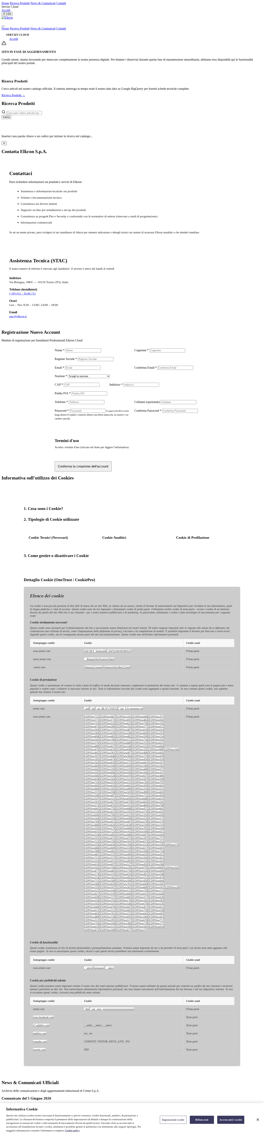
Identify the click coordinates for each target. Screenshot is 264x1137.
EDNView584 (91, 733)
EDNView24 (172, 887)
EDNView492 (124, 877)
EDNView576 (91, 742)
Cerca (6, 117)
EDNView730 (140, 723)
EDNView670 (124, 801)
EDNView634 (91, 779)
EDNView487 (124, 729)
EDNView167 (156, 772)
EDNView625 (124, 815)
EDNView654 (107, 785)
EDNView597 (91, 756)
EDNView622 (156, 742)
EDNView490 (124, 854)
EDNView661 (140, 762)
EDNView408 (140, 752)
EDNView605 (124, 785)
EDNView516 (140, 861)
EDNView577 (140, 726)
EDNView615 (156, 798)
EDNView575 (124, 762)
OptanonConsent (93, 667)
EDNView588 (91, 851)
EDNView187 (140, 838)
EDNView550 (91, 900)
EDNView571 (91, 719)
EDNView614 (156, 729)
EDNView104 (107, 890)
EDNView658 (107, 844)
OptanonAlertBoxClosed (117, 667)
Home (5, 3)
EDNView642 (91, 769)
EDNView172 (156, 890)
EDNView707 (156, 782)
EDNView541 (107, 903)
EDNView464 (140, 719)
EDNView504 (140, 831)
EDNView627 (107, 801)
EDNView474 (156, 877)
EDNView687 (107, 716)
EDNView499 (124, 788)
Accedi (6, 10)
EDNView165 (124, 831)
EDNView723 (107, 831)
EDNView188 (107, 929)
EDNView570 (156, 821)
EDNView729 (140, 890)
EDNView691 (124, 719)
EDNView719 (140, 756)
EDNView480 (91, 916)
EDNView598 (107, 792)
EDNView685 (124, 910)
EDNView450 (140, 864)
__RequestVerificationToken (99, 659)
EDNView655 (107, 821)
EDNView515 (107, 926)
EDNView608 (140, 798)
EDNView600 (91, 815)
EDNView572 (124, 739)
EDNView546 (124, 903)
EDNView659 (107, 762)
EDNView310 (107, 900)
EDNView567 (107, 887)
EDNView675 (138, 867)
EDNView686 (124, 834)
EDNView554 (91, 877)
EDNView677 (124, 929)
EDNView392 (91, 903)
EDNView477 (91, 870)
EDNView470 (124, 775)
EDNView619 (91, 926)
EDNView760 (124, 844)
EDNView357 (156, 716)
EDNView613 (91, 910)
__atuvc (110, 967)
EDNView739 (140, 910)
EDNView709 (91, 821)
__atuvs (88, 967)
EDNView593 (156, 733)
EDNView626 (107, 824)
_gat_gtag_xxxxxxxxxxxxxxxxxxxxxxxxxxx (112, 1009)
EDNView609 (156, 870)
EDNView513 (124, 890)
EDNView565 (124, 887)
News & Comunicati (42, 3)
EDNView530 (140, 824)
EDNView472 (107, 838)
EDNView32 (139, 749)
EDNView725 (91, 716)
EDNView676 (91, 749)
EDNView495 (107, 834)
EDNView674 (107, 759)
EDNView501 (124, 841)
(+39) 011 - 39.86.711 (22, 293)
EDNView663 (156, 792)
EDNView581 (140, 926)
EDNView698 (124, 749)
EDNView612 (156, 906)
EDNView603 (156, 752)
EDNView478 (156, 756)
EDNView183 (124, 851)
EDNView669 (107, 847)
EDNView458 (140, 880)
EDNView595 (156, 739)
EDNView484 (91, 847)
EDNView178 (140, 923)
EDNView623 (124, 723)
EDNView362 (107, 877)
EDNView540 (91, 795)
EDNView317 (140, 897)
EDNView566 (140, 857)
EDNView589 (107, 880)
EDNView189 (124, 926)
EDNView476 (107, 906)
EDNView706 (107, 815)
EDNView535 (107, 854)
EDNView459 (156, 795)
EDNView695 (124, 916)
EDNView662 (156, 808)
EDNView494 (91, 736)
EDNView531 (124, 782)
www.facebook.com (43, 1017)
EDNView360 (124, 756)
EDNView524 (140, 870)
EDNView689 (140, 887)
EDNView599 (140, 736)
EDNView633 (107, 749)
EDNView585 (156, 884)
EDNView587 (140, 779)
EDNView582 (156, 765)
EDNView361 (107, 752)
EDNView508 (155, 749)
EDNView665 (156, 785)
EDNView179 (107, 828)
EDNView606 (91, 788)
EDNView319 (124, 769)
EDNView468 (91, 824)
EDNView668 (140, 716)
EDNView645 (140, 913)
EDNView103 (107, 874)
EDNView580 (156, 864)
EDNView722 (91, 841)
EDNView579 (171, 844)
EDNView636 (107, 733)
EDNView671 (91, 929)
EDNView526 (156, 903)
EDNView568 (91, 884)
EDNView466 (140, 805)
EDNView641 (91, 808)
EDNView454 (140, 759)
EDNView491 (140, 874)
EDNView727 (107, 897)
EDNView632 (156, 811)
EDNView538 (156, 910)
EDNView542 (156, 801)
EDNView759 (107, 808)
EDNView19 (155, 844)
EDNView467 (124, 752)
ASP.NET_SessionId (95, 651)
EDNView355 (156, 841)
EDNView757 (156, 838)
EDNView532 (140, 746)
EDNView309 (107, 726)
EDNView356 (91, 828)
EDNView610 (91, 864)
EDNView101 (124, 805)
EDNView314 (140, 788)
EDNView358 (107, 818)
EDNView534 (91, 834)
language (99, 967)
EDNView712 (91, 857)
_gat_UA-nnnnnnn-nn (131, 708)
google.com (39, 1049)
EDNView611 (140, 893)
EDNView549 (107, 765)
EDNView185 (91, 759)
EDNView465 (91, 752)
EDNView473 (124, 838)
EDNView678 (140, 920)
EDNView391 (91, 801)
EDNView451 (107, 861)
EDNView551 (124, 795)
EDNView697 (107, 864)
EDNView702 (124, 726)
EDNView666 (155, 867)
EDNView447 (124, 821)
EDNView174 (91, 874)
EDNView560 (140, 772)
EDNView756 (91, 923)
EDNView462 (107, 851)
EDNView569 (91, 729)
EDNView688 (124, 808)
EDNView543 (91, 762)
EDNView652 (107, 811)
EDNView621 (91, 893)
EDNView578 (140, 821)
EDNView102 (124, 716)
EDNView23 (123, 867)
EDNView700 (107, 739)
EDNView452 (156, 857)
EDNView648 (107, 756)
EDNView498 (140, 792)
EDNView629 (156, 897)
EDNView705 (140, 828)
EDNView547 (156, 762)
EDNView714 (140, 739)
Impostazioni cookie (173, 1119)
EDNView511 (107, 798)
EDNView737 (140, 929)
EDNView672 (156, 726)
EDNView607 (140, 834)
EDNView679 (140, 903)
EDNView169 (107, 769)
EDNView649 (140, 884)
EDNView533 (140, 844)
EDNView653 (156, 854)
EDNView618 (140, 729)
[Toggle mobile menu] (3, 26)
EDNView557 (156, 769)
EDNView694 (124, 893)
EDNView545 (91, 739)
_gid (86, 708)
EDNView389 (124, 923)
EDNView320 (140, 815)
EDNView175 (156, 818)
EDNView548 (156, 874)
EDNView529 (107, 723)
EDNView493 (124, 861)
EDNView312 (107, 910)
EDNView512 (91, 920)
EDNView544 (156, 828)
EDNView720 (140, 782)
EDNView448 (140, 769)
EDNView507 (91, 798)
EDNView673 (140, 841)
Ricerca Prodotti (20, 3)
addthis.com (39, 1033)
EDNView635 (107, 805)
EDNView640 (91, 906)
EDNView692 (156, 719)
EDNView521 (156, 788)
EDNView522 (124, 779)
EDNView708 (156, 805)
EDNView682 (124, 897)
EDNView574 (140, 811)
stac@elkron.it (18, 316)
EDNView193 (91, 887)
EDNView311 (107, 742)
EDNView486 (156, 775)
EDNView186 (140, 765)
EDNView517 (124, 920)
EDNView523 (124, 759)
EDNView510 (91, 811)
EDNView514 (156, 736)
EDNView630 (156, 815)
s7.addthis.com (41, 1025)
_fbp (86, 1009)
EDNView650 (156, 834)
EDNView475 (91, 726)
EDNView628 (124, 824)
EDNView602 (140, 801)
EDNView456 (123, 798)
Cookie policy (72, 1130)
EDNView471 (140, 808)
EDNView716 (91, 782)
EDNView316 (91, 861)
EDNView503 (124, 792)
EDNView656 (124, 874)
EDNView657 (107, 746)
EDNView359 (107, 782)
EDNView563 (156, 861)
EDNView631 (91, 831)
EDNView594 (107, 923)
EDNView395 (107, 920)
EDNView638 (91, 897)
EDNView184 (140, 916)
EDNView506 (124, 880)
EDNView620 (107, 884)
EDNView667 (124, 906)
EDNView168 (124, 746)
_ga (92, 708)
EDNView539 (107, 893)
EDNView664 (156, 880)
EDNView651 (156, 831)
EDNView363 (124, 857)
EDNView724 (156, 851)
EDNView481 (91, 854)
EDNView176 (124, 900)
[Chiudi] (258, 1119)
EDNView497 (107, 795)
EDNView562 (171, 867)
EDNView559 (140, 818)
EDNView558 (124, 847)
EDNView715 (91, 880)
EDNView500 (140, 851)
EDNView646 (91, 775)
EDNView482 (124, 736)
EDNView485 (107, 870)
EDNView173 (107, 719)
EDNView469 (91, 765)
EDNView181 (140, 900)
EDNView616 (156, 926)
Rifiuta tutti (201, 1119)
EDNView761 (124, 884)
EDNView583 (156, 900)
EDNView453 (156, 916)
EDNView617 (140, 847)
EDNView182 (107, 788)
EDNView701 (107, 913)
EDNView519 (156, 824)
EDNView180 (124, 733)
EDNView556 (91, 844)
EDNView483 (107, 736)
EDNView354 (156, 759)
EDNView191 (91, 838)
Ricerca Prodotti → (13, 95)
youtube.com (40, 1041)
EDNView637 (140, 775)
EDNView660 (140, 733)
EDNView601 (156, 847)
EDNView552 (140, 877)
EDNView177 (156, 923)
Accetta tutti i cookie (230, 1119)
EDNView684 (124, 828)
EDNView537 (107, 857)
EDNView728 (107, 916)
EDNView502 (91, 867)
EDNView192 (156, 723)
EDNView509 (140, 785)
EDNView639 (140, 854)
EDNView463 (91, 913)
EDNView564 (107, 779)
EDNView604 (156, 746)
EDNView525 (91, 890)
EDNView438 (124, 818)
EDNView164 (91, 818)
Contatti (61, 3)
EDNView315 (91, 792)
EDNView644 (156, 893)
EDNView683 (91, 785)
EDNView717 (156, 920)
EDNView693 (156, 913)
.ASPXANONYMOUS (119, 651)
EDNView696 (107, 772)
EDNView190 (156, 779)
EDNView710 (91, 723)
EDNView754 (124, 870)
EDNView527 (124, 864)
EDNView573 (91, 805)
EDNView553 (124, 913)
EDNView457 (140, 906)
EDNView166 (171, 749)
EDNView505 (91, 772)
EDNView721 (107, 729)
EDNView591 (124, 811)
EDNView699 (124, 765)
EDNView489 (91, 746)
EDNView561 (156, 887)
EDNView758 (107, 841)
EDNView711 (140, 795)
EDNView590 (124, 772)
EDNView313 (140, 742)
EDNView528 (107, 775)
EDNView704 (107, 867)
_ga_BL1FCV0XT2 (106, 708)
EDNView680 (123, 742)
